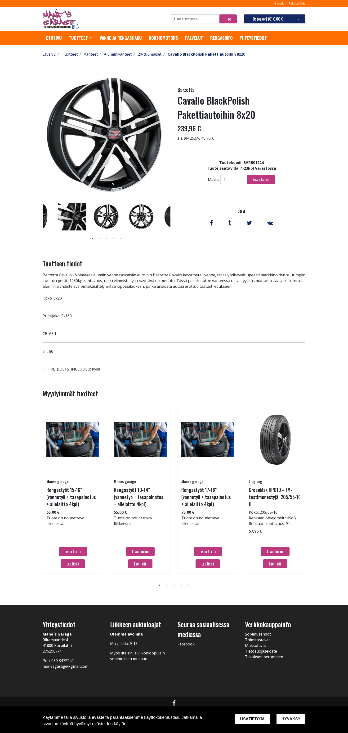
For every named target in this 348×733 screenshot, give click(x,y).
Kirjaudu (279, 3)
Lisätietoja (252, 719)
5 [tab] (120, 238)
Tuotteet (78, 38)
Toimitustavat (257, 639)
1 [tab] (92, 238)
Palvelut (194, 38)
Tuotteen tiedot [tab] (62, 263)
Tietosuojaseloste (261, 651)
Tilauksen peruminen (264, 656)
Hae (228, 19)
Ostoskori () (268, 19)
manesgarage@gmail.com (65, 666)
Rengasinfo (221, 38)
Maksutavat (255, 645)
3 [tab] (106, 238)
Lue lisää (73, 564)
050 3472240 (62, 660)
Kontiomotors (163, 38)
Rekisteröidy (297, 3)
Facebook (186, 644)
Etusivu (54, 38)
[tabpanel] (106, 216)
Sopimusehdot (258, 634)
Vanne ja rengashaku (121, 38)
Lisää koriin (261, 179)
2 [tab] (99, 238)
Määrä (213, 179)
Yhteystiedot (253, 38)
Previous (39, 223)
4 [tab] (113, 238)
